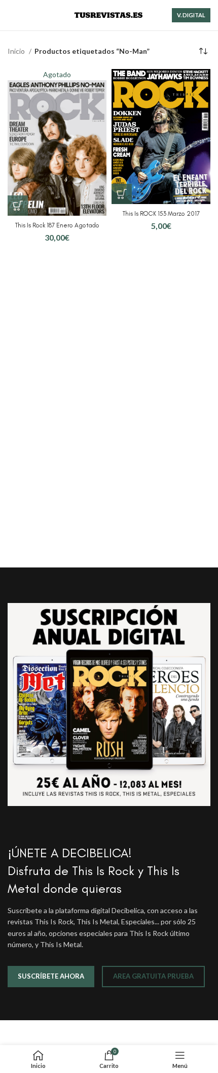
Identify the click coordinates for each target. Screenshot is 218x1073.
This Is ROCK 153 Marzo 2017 (161, 213)
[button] (122, 194)
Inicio (17, 51)
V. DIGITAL (191, 15)
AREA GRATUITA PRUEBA (153, 976)
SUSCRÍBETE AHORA (51, 976)
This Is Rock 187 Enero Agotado (57, 225)
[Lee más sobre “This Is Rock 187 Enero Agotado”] (18, 205)
